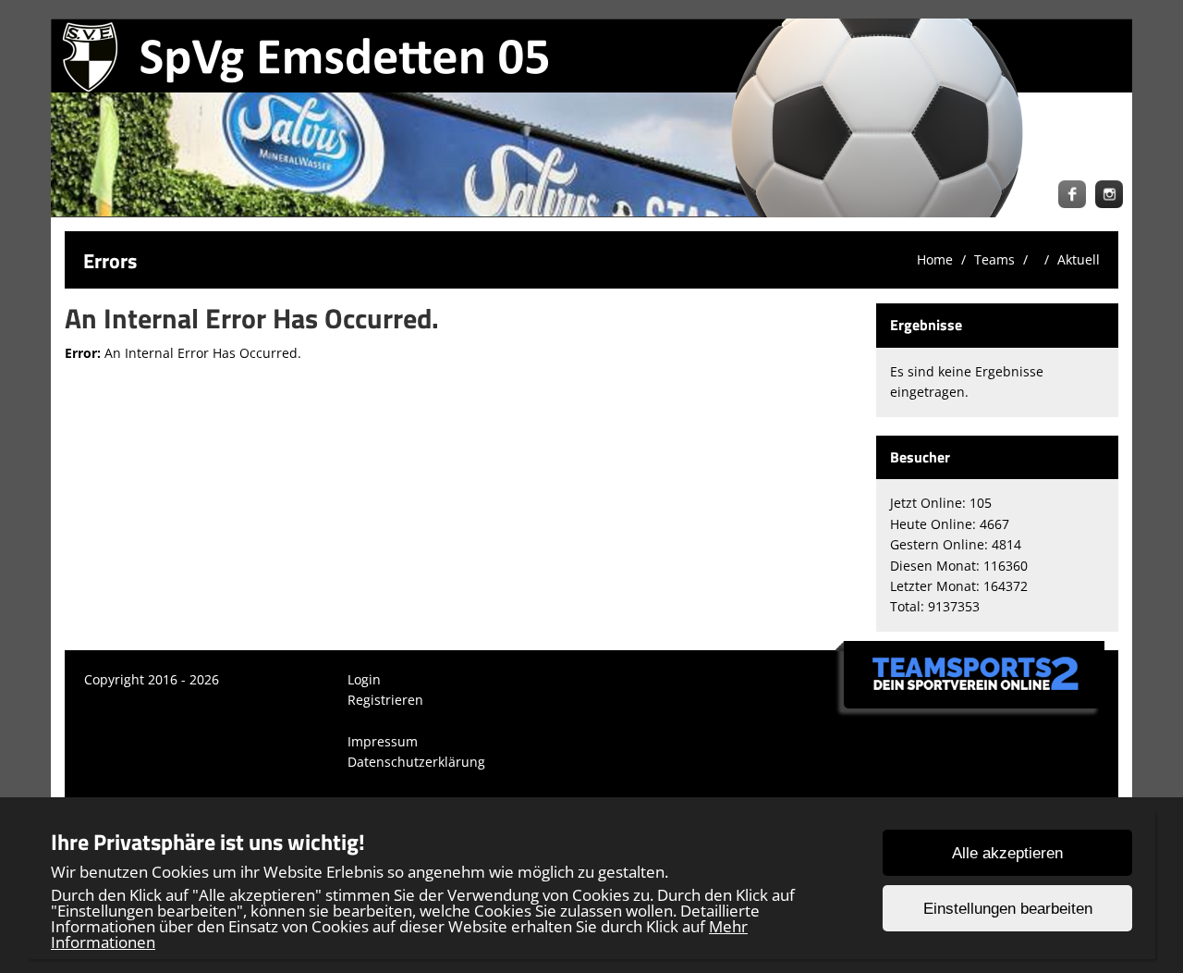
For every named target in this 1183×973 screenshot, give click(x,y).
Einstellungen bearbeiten (1007, 909)
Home (935, 259)
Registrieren (385, 699)
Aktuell (1078, 259)
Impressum (383, 741)
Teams (994, 259)
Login (364, 679)
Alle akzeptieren (1007, 853)
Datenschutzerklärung (416, 761)
